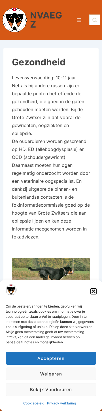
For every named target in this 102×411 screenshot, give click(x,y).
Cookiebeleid (33, 403)
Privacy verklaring (61, 403)
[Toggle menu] (79, 20)
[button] (93, 291)
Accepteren (51, 358)
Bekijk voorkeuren (51, 389)
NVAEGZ (46, 20)
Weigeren (51, 374)
